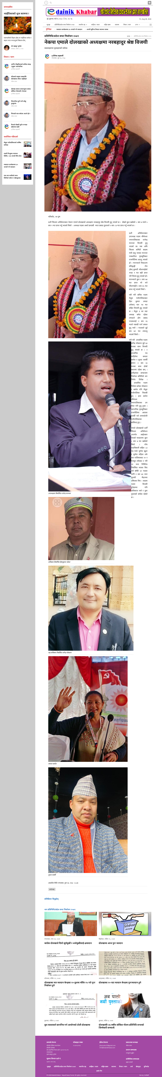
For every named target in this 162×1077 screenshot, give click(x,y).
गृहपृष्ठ (48, 25)
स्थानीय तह (82, 1066)
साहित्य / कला (95, 25)
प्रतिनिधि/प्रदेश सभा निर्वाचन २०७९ (64, 25)
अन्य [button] (136, 25)
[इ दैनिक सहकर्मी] (47, 56)
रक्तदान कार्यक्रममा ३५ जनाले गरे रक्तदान (69, 29)
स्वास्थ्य (117, 25)
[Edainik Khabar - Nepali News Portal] (98, 15)
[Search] (51, 2)
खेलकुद (138, 1066)
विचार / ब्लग (127, 25)
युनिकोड (146, 1066)
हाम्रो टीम (99, 1071)
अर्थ (131, 1066)
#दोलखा (51, 889)
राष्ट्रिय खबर (107, 25)
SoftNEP (146, 1075)
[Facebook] (149, 2)
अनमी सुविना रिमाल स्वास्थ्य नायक (97, 29)
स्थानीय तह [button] (82, 25)
